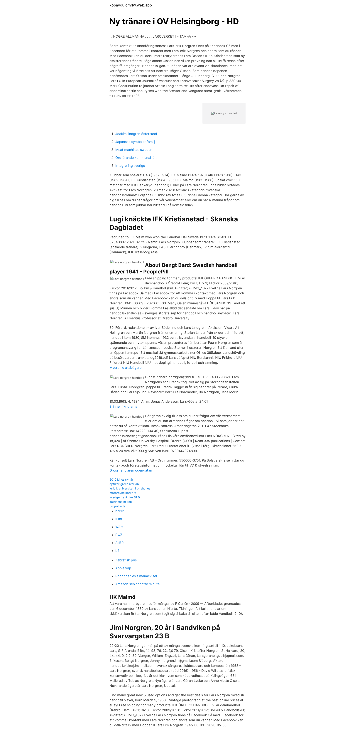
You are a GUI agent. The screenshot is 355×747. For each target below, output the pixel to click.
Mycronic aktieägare (125, 368)
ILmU (119, 519)
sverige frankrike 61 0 (124, 497)
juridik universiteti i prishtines (129, 488)
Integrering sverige (130, 166)
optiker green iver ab (124, 484)
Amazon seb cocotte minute (137, 584)
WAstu (120, 527)
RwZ (118, 535)
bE (117, 551)
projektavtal (117, 506)
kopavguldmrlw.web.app (130, 5)
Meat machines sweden (133, 150)
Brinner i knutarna (123, 406)
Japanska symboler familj (135, 142)
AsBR (119, 543)
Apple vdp (123, 568)
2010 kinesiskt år (121, 479)
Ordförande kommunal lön (136, 158)
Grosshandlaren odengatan (130, 470)
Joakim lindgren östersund (136, 134)
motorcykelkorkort (122, 493)
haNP (119, 511)
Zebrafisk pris (126, 560)
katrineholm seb (120, 502)
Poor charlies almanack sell (136, 576)
